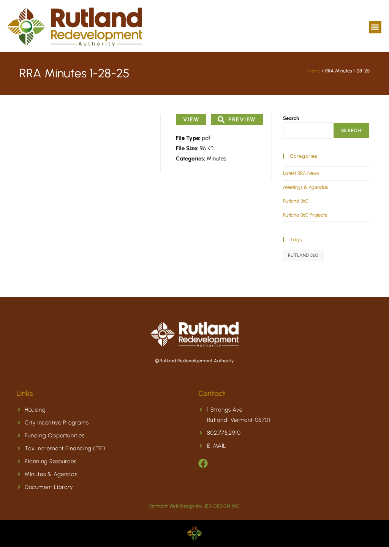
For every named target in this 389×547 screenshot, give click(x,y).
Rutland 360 (295, 201)
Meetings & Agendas (305, 187)
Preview (242, 119)
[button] (375, 27)
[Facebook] (203, 463)
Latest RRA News (301, 173)
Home (313, 71)
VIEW (191, 119)
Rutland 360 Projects (305, 215)
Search (291, 118)
